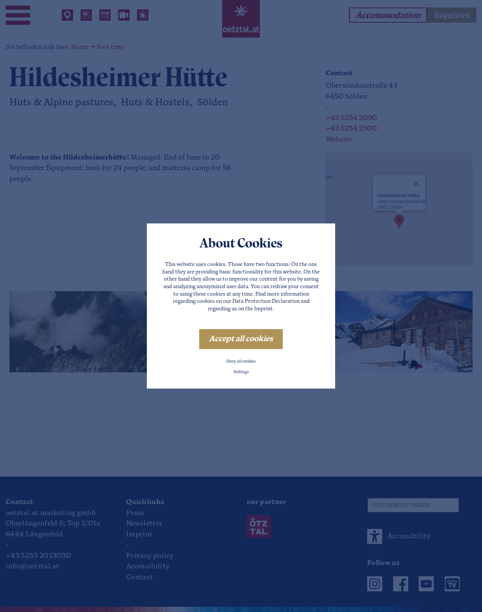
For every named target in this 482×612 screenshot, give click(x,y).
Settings (241, 372)
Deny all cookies (241, 362)
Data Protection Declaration (266, 301)
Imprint (263, 309)
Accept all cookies (241, 339)
